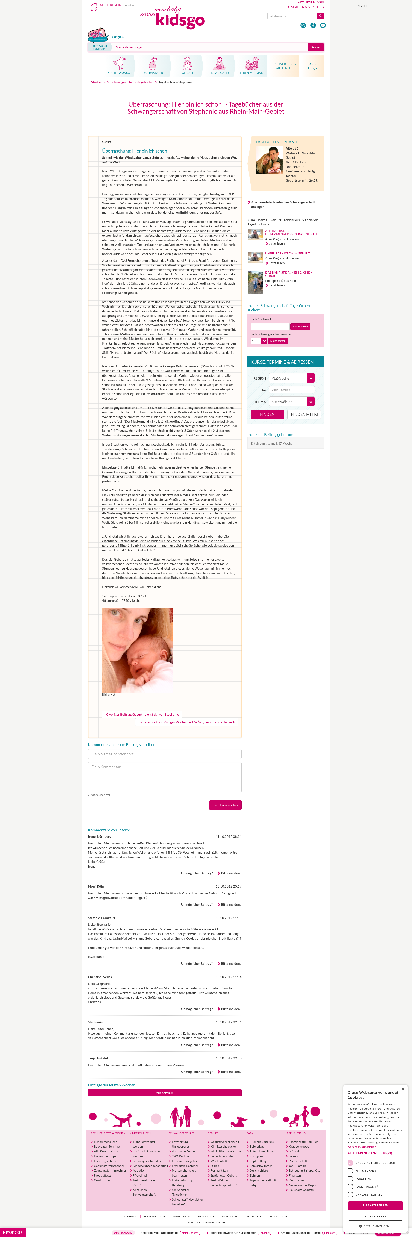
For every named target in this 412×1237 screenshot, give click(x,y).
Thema (260, 402)
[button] (375, 1153)
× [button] (402, 1089)
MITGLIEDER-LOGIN (311, 2)
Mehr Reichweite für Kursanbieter (198, 1232)
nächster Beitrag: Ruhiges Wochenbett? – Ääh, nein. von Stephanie (185, 722)
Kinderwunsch (140, 1133)
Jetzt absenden (225, 805)
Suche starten (300, 326)
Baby (250, 1133)
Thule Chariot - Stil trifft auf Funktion (338, 1232)
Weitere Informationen (362, 1147)
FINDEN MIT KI (304, 414)
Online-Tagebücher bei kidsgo (266, 1232)
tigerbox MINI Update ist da (125, 1232)
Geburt (213, 1133)
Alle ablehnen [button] (375, 1216)
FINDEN (267, 414)
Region (259, 378)
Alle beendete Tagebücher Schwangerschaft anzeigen (283, 204)
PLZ (263, 390)
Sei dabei (230, 1232)
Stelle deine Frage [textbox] (129, 47)
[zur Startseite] (176, 19)
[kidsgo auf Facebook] (313, 25)
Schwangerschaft (181, 1133)
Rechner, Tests (108, 1133)
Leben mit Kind (296, 1133)
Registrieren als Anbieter (304, 7)
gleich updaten (155, 1232)
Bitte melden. (231, 873)
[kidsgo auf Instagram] (303, 25)
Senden (315, 47)
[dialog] (375, 1159)
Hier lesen (295, 1232)
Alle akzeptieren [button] (375, 1205)
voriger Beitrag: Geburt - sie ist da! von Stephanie (144, 714)
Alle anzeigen (165, 1093)
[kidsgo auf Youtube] (323, 25)
